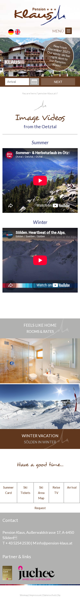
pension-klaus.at (47, 93)
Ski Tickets (25, 490)
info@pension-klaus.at (54, 543)
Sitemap (24, 595)
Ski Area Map (41, 492)
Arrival (72, 487)
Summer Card (8, 490)
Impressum (35, 595)
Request (40, 508)
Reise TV (56, 490)
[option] (40, 57)
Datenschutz (50, 595)
